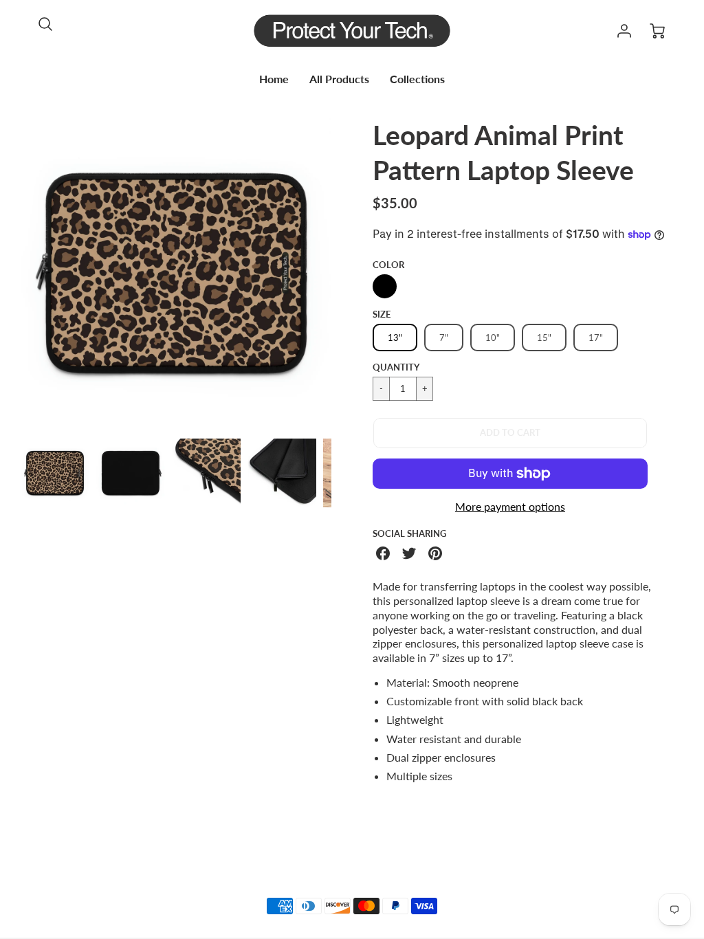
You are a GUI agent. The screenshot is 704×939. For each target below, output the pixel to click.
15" (544, 337)
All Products (339, 78)
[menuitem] (274, 79)
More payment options (510, 506)
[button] (510, 433)
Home (274, 78)
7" (443, 337)
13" (395, 337)
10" (492, 337)
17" (595, 337)
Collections (417, 78)
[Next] (341, 273)
